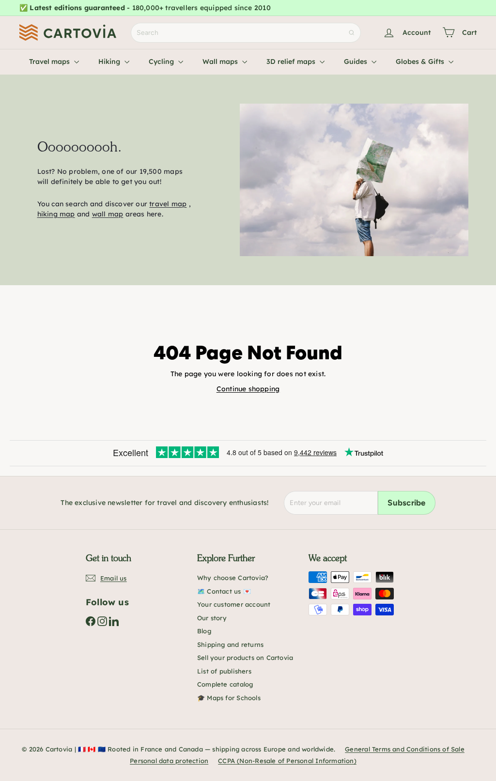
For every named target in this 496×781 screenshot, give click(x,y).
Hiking (110, 61)
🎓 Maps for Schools (229, 698)
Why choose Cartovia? (232, 578)
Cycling (162, 61)
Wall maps (221, 61)
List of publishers (224, 671)
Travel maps (50, 61)
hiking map (56, 214)
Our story (212, 618)
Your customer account (233, 604)
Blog (204, 631)
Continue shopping (248, 388)
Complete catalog (225, 684)
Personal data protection (169, 761)
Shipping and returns (230, 644)
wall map (108, 214)
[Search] (351, 33)
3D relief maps (291, 61)
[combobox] (246, 33)
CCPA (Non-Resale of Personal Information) (287, 761)
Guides (356, 61)
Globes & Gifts (421, 61)
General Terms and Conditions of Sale (405, 749)
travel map (167, 203)
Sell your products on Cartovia (245, 657)
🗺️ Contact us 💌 (224, 591)
